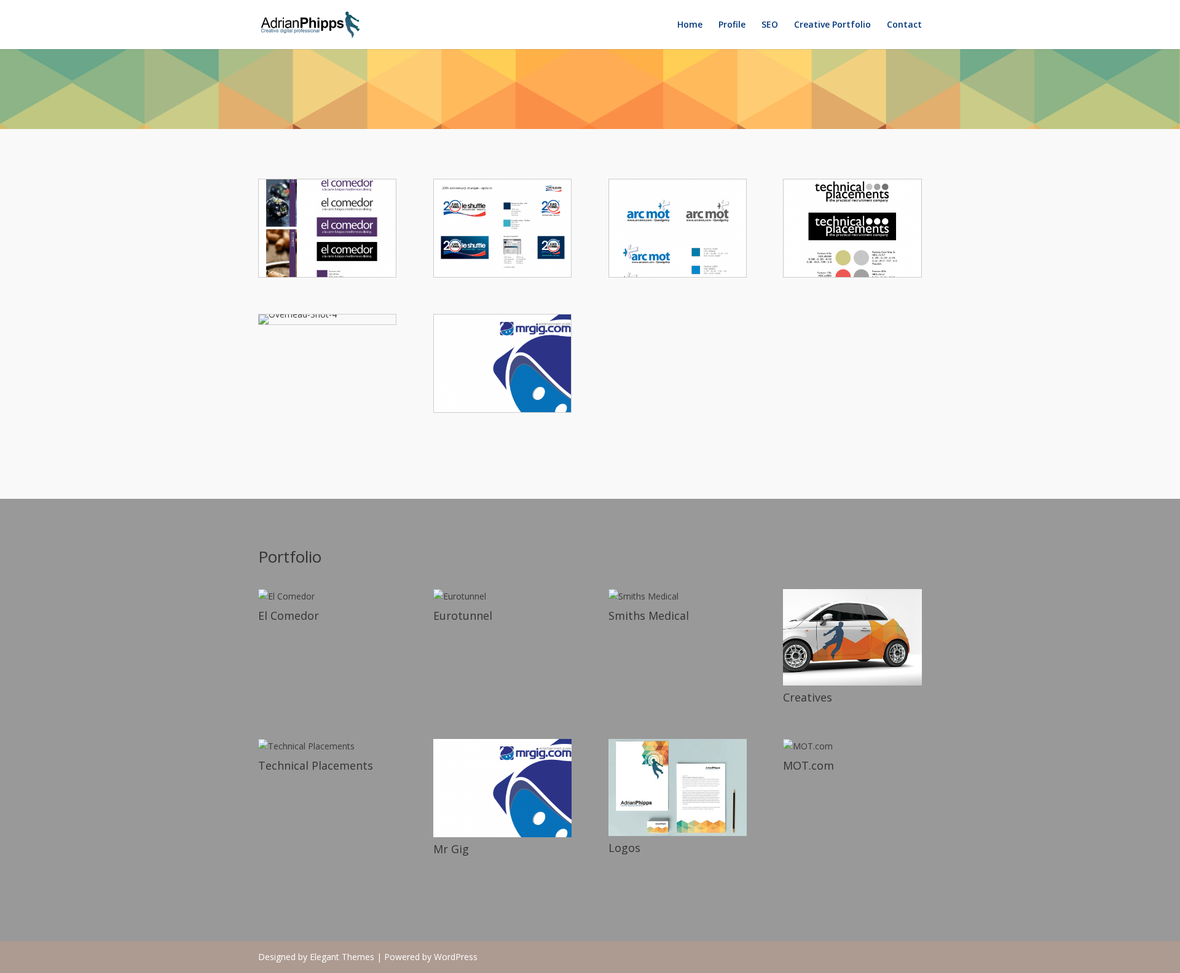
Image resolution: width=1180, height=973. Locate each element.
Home (689, 25)
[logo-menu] (327, 273)
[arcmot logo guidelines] (677, 273)
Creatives (807, 697)
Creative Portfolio (832, 25)
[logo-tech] (852, 273)
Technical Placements (315, 765)
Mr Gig (451, 849)
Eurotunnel (462, 615)
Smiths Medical (648, 615)
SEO (769, 25)
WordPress (456, 957)
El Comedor (288, 615)
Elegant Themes (342, 957)
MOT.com (808, 765)
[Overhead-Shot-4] (298, 314)
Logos (624, 847)
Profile (731, 25)
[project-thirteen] (502, 409)
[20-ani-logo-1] (502, 273)
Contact (904, 25)
